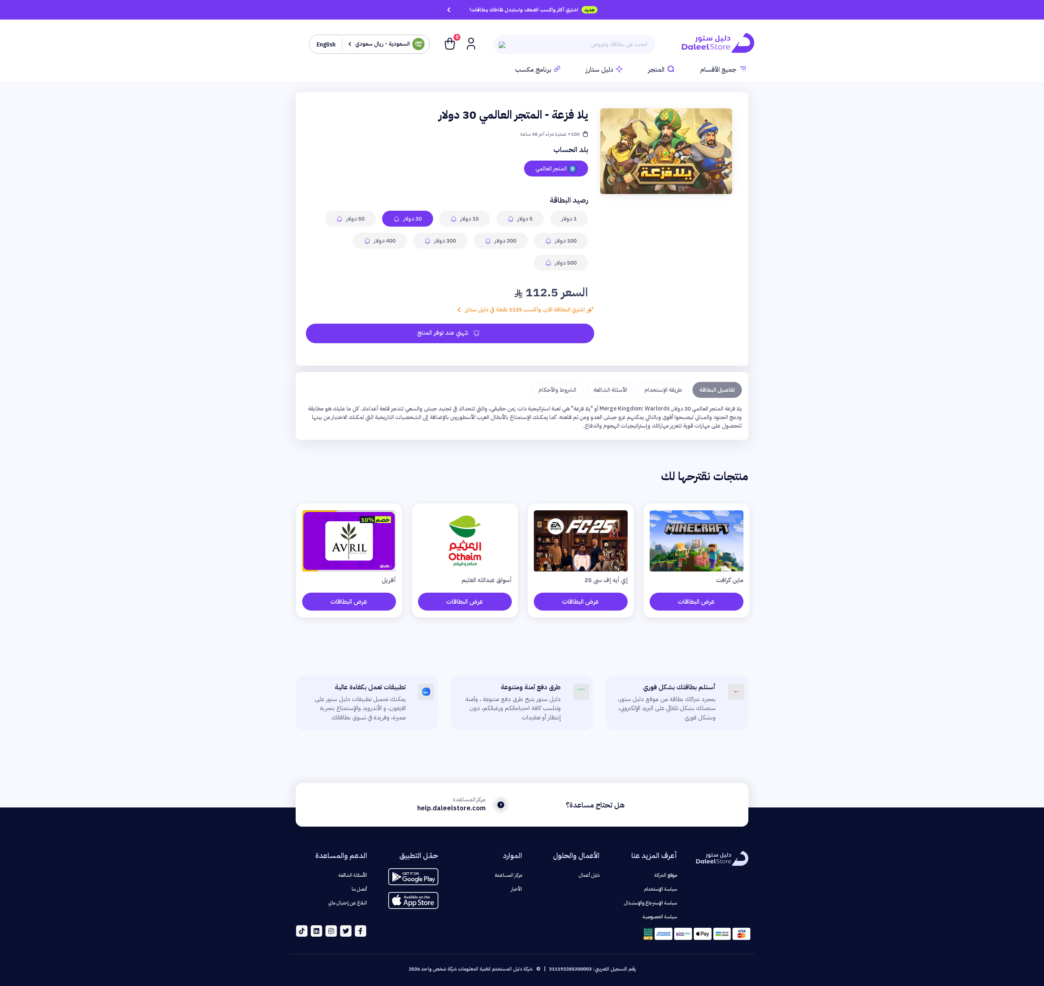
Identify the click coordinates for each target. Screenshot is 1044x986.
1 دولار (569, 218)
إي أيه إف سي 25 (606, 580)
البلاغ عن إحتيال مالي (347, 903)
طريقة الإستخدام (663, 390)
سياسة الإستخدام (660, 889)
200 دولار (504, 240)
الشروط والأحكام (557, 390)
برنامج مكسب (533, 70)
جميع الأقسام (718, 70)
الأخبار (516, 889)
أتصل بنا (359, 889)
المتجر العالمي (551, 168)
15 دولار (469, 218)
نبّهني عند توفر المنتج (443, 332)
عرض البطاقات (696, 601)
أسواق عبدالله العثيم (487, 580)
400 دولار (384, 240)
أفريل (389, 580)
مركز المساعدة (508, 875)
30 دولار (412, 218)
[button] (470, 43)
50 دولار (355, 218)
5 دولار (524, 218)
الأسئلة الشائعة (610, 390)
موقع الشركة (666, 875)
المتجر (656, 70)
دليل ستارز (599, 70)
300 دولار (444, 240)
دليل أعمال (589, 875)
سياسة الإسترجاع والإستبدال (650, 903)
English (326, 44)
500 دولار (565, 262)
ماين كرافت (729, 580)
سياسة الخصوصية (660, 916)
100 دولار (565, 240)
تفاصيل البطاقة (717, 390)
